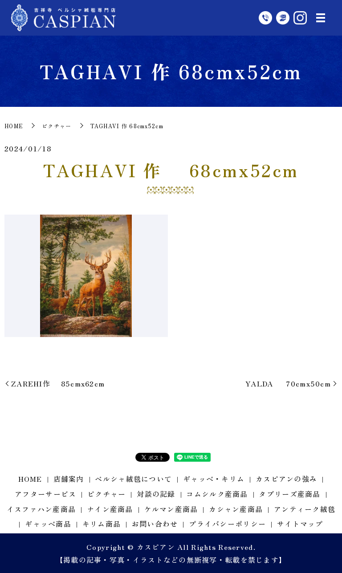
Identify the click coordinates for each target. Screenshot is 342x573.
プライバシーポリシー (227, 523)
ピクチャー (56, 126)
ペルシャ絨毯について (133, 478)
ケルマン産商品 (171, 509)
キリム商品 (101, 523)
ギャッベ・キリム (213, 478)
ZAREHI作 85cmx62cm (58, 383)
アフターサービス (45, 493)
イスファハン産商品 (41, 509)
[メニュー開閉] (320, 17)
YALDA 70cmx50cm (288, 383)
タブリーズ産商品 (289, 493)
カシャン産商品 (236, 509)
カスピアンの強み (286, 478)
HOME (13, 126)
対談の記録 (156, 493)
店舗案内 (68, 478)
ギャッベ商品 (48, 523)
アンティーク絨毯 (304, 509)
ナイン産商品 (110, 509)
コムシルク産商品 (217, 493)
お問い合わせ (155, 523)
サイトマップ (300, 523)
